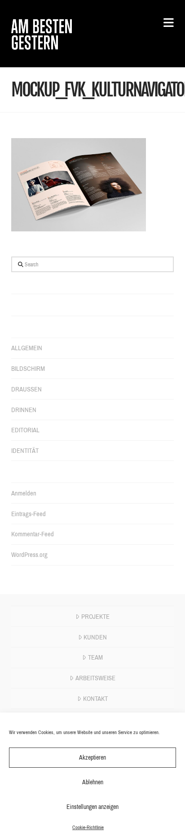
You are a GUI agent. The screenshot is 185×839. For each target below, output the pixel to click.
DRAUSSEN (26, 389)
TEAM (95, 657)
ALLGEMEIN (26, 348)
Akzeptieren (92, 757)
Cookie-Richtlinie (88, 827)
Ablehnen (92, 782)
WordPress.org (29, 554)
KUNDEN (95, 637)
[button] (164, 23)
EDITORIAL (25, 430)
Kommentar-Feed (32, 534)
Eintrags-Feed (28, 514)
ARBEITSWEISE (95, 678)
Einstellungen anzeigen (92, 807)
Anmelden (23, 493)
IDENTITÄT (25, 450)
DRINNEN (23, 409)
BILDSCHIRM (28, 368)
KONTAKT (95, 698)
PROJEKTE (95, 616)
